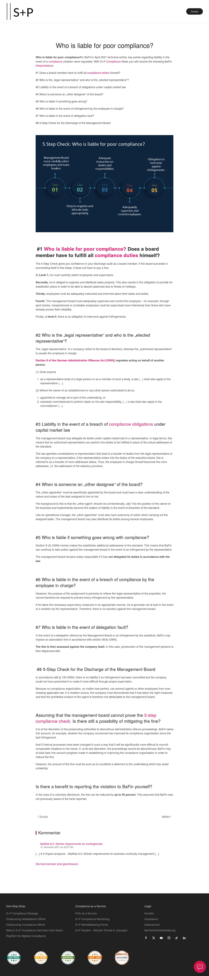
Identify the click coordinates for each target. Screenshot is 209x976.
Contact (194, 11)
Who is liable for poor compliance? (85, 248)
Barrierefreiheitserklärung (159, 930)
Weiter (166, 816)
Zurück (43, 816)
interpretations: (45, 65)
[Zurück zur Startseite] (20, 11)
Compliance (113, 61)
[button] (200, 967)
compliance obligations (130, 424)
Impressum (151, 919)
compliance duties (98, 73)
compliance (56, 61)
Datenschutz (152, 924)
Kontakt (149, 913)
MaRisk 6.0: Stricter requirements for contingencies (71, 844)
